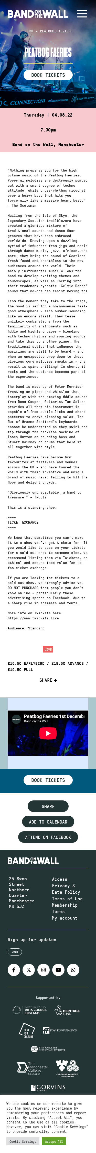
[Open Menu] (82, 14)
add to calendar (48, 822)
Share (45, 680)
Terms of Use (67, 898)
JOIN (15, 951)
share (48, 806)
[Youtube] (58, 970)
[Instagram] (43, 970)
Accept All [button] (54, 1141)
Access (59, 879)
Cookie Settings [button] (22, 1141)
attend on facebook (48, 837)
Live (48, 649)
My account (65, 918)
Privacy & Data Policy (66, 888)
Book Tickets (48, 74)
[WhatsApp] (73, 970)
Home (30, 31)
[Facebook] (14, 970)
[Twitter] (29, 970)
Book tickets (48, 780)
